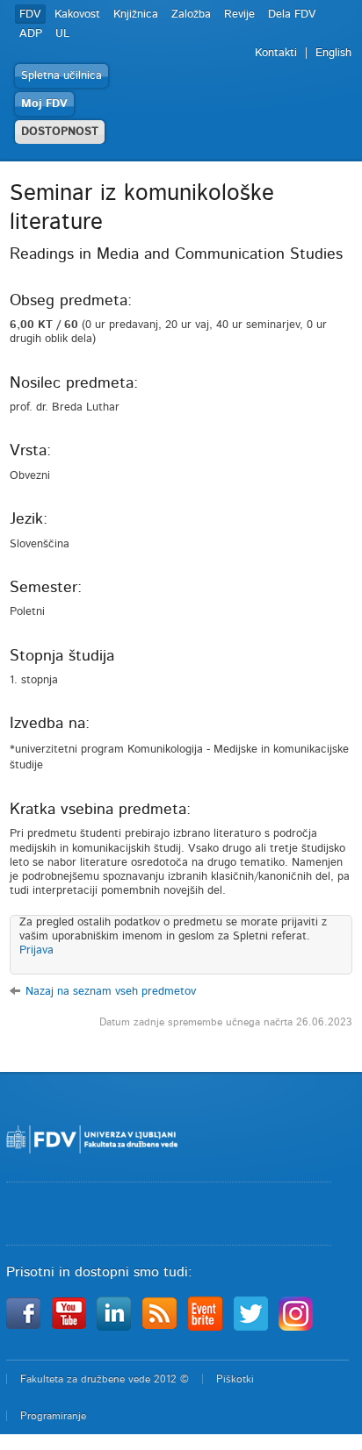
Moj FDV (44, 104)
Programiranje (53, 1416)
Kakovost (77, 14)
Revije (239, 14)
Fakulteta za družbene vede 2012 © (104, 1379)
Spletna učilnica (61, 76)
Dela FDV (292, 14)
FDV (30, 14)
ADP (30, 33)
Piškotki (235, 1379)
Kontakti (276, 53)
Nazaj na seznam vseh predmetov (110, 991)
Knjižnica (135, 14)
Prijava (36, 950)
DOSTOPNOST (59, 132)
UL (62, 33)
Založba (191, 14)
